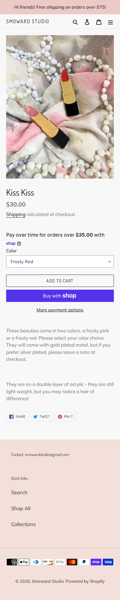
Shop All (20, 508)
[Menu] (110, 21)
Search (19, 492)
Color (11, 250)
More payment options (60, 310)
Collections (23, 524)
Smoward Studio (27, 21)
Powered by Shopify (85, 581)
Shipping (15, 214)
